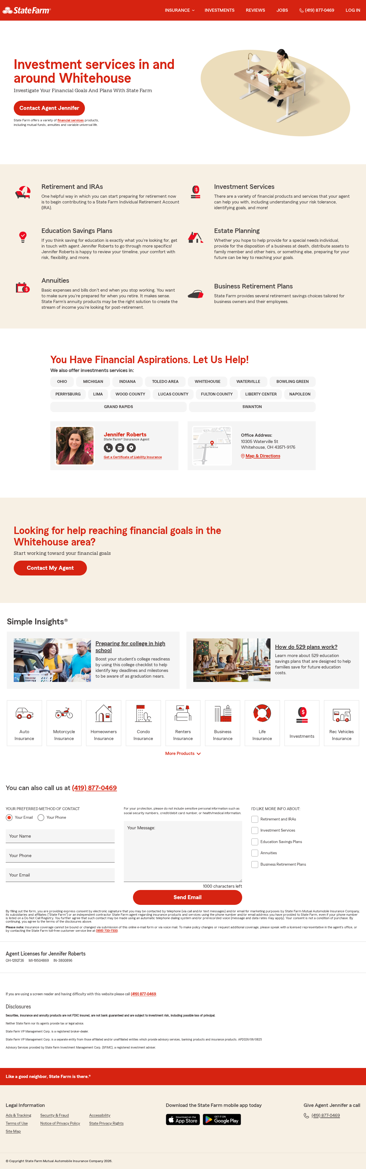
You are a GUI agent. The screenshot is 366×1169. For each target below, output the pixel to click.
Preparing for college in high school (130, 647)
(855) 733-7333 (107, 930)
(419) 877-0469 (319, 10)
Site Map (13, 1132)
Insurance (177, 10)
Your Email (24, 818)
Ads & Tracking (18, 1115)
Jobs (282, 10)
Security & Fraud (54, 1115)
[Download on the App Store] (183, 1119)
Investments (219, 10)
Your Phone (56, 818)
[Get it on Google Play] (222, 1119)
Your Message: (141, 828)
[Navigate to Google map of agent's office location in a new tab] (131, 447)
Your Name (20, 836)
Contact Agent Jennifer (49, 108)
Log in (353, 10)
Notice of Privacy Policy (60, 1123)
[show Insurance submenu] (192, 10)
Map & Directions (263, 456)
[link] (26, 10)
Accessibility (99, 1115)
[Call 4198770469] (108, 447)
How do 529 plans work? (306, 647)
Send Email (188, 897)
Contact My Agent (50, 568)
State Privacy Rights (106, 1123)
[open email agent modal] (119, 448)
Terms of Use (17, 1123)
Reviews (255, 10)
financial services (70, 120)
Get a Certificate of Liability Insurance (133, 457)
